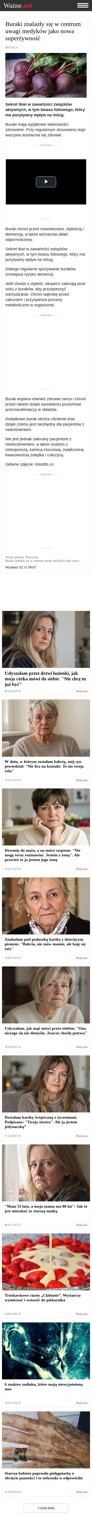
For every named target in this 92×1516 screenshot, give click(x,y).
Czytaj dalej (46, 1508)
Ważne (18, 5)
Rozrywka (81, 691)
